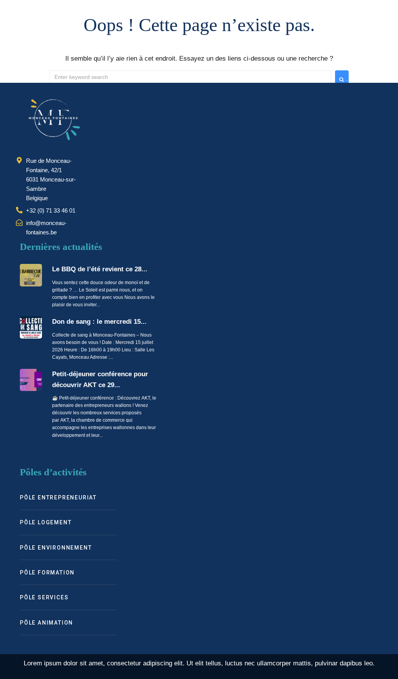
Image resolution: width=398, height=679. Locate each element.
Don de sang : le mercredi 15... (99, 321)
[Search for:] (190, 77)
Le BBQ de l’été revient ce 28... (99, 269)
